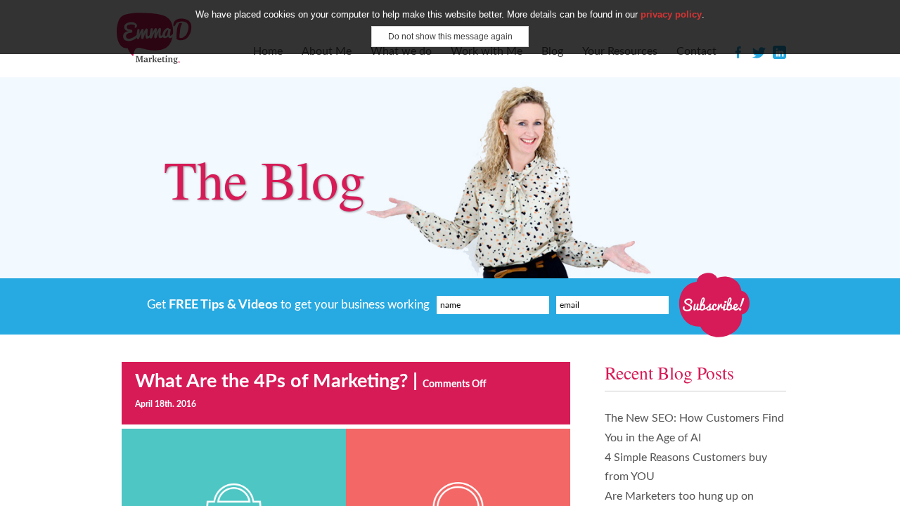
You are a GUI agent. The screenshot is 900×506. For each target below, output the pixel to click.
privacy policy (671, 14)
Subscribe (713, 304)
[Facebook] (738, 54)
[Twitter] (759, 54)
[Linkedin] (779, 54)
